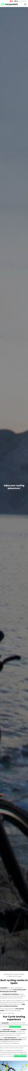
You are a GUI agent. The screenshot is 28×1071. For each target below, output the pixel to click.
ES (12, 1)
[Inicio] (9, 4)
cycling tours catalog (20, 1056)
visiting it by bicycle (15, 1026)
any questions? (22, 1)
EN (17, 1)
